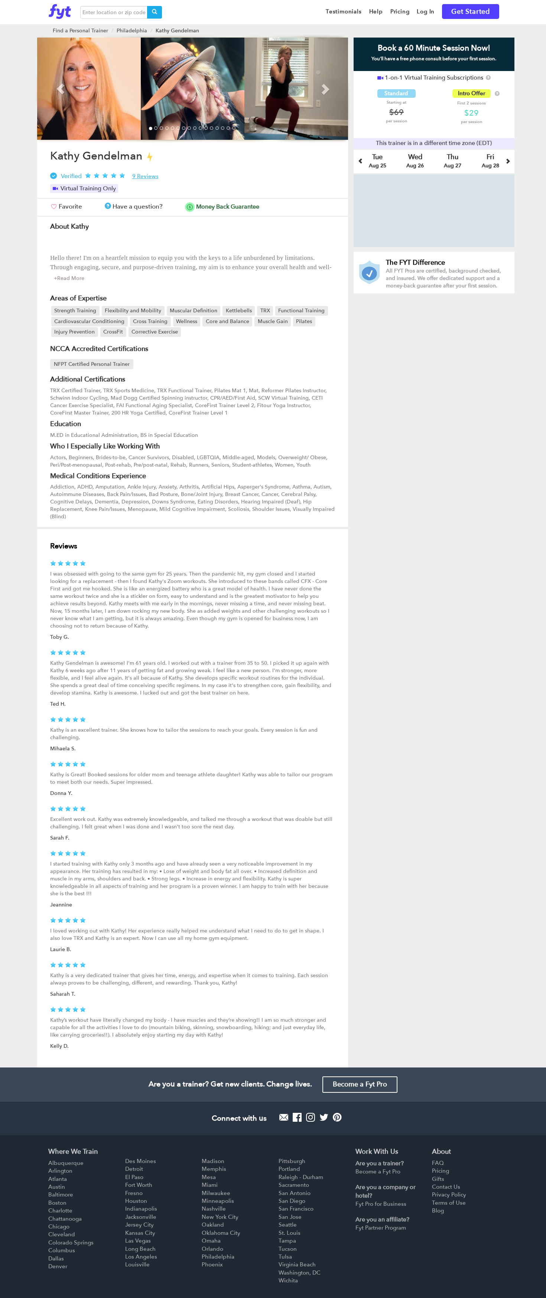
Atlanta (57, 1179)
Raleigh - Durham (301, 1177)
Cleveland (61, 1234)
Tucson (288, 1249)
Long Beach (140, 1249)
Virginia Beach (297, 1264)
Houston (136, 1201)
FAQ (438, 1163)
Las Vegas (138, 1240)
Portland (289, 1169)
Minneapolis (218, 1201)
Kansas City (140, 1233)
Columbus (61, 1250)
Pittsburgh (292, 1161)
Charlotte (60, 1210)
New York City (220, 1217)
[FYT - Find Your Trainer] (60, 9)
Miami (210, 1185)
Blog (438, 1210)
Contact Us (446, 1187)
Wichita (288, 1280)
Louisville (137, 1264)
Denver (57, 1266)
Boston (57, 1203)
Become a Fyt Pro (360, 1084)
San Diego (292, 1201)
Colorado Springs (71, 1242)
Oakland (213, 1224)
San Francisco (296, 1208)
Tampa (287, 1240)
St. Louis (289, 1233)
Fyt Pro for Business (380, 1204)
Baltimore (60, 1194)
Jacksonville (140, 1217)
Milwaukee (216, 1193)
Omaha (211, 1240)
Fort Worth (138, 1185)
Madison (213, 1161)
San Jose (290, 1217)
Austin (56, 1187)
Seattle (288, 1224)
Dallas (56, 1258)
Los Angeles (141, 1256)
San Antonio (295, 1193)
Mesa (209, 1177)
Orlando (212, 1249)
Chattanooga (65, 1219)
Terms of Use (449, 1203)
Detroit (134, 1169)
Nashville (214, 1208)
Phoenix (212, 1264)
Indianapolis (141, 1208)
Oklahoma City (221, 1233)
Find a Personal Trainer (80, 30)
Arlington (60, 1171)
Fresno (134, 1193)
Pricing (440, 1171)
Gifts (438, 1179)
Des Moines (140, 1161)
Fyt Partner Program (380, 1227)
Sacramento (294, 1185)
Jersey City (139, 1224)
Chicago (58, 1226)
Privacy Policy (449, 1194)
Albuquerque (66, 1163)
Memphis (214, 1169)
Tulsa (285, 1256)
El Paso (134, 1177)
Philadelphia (132, 30)
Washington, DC (300, 1272)
